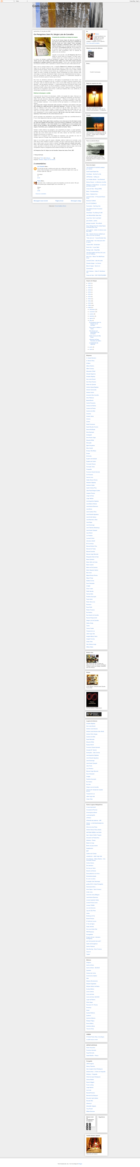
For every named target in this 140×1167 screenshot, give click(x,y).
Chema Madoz (90, 1079)
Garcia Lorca (89, 477)
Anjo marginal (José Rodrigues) (94, 1069)
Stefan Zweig (89, 623)
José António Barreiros (92, 506)
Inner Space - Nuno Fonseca (93, 889)
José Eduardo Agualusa (92, 514)
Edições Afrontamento (92, 981)
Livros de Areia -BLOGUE (92, 997)
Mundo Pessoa (90, 918)
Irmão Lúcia (89, 892)
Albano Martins (90, 366)
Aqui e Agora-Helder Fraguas (93, 835)
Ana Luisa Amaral (90, 726)
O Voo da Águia (90, 924)
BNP (87, 851)
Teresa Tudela (90, 628)
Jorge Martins (89, 1087)
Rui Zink (88, 784)
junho (91, 347)
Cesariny (88, 413)
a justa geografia (90, 815)
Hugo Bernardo (90, 1053)
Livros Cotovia (90, 991)
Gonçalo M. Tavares (91, 750)
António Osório (90, 392)
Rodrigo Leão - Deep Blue (93, 250)
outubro (92, 314)
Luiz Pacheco (89, 768)
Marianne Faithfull (91, 200)
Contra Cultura (90, 863)
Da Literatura (89, 865)
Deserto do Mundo (91, 870)
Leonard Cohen (90, 538)
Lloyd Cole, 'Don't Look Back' (93, 218)
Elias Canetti (89, 448)
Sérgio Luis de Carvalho (92, 787)
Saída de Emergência (91, 943)
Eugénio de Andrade (91, 458)
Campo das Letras (91, 973)
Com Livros (41, 6)
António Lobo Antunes (92, 728)
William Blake (89, 647)
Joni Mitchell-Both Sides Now (93, 215)
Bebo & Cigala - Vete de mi (93, 266)
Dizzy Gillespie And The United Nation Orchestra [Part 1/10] (96, 226)
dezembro (92, 309)
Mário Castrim (90, 564)
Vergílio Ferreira (90, 639)
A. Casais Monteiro (91, 358)
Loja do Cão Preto (91, 910)
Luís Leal (88, 1090)
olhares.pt (88, 1103)
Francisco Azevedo (91, 1050)
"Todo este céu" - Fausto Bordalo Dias (96, 238)
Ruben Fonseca (90, 609)
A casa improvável (91, 807)
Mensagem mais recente (41, 201)
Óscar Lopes (89, 588)
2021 (89, 285)
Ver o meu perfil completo (92, 43)
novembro (92, 311)
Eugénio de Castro (91, 461)
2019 (89, 290)
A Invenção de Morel (91, 812)
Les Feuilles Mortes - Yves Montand (95, 179)
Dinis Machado (90, 432)
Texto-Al (88, 951)
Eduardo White (90, 440)
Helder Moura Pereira (91, 480)
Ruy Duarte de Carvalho (92, 615)
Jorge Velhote (89, 498)
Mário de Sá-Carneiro (91, 567)
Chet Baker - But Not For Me (93, 174)
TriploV (88, 954)
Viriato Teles (89, 641)
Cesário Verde (90, 416)
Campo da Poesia (91, 408)
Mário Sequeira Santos (92, 570)
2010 (89, 303)
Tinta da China (90, 1028)
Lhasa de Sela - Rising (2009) (94, 188)
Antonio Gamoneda (91, 389)
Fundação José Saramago (93, 881)
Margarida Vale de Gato (92, 556)
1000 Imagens (90, 1063)
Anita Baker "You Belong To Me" (94, 212)
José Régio (89, 522)
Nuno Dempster (90, 583)
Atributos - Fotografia (91, 1074)
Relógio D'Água (90, 1020)
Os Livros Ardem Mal (91, 929)
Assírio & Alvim (90, 965)
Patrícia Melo (89, 594)
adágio (90, 50)
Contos (88, 421)
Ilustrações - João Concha (93, 752)
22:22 (38, 177)
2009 (89, 305)
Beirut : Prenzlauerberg (92, 191)
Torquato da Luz (90, 631)
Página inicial (59, 201)
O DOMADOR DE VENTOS (93, 343)
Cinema (88, 419)
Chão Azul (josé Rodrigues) (93, 1077)
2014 (89, 294)
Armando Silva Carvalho (92, 395)
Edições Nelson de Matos (92, 986)
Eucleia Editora (90, 989)
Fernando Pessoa (91, 464)
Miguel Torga (89, 578)
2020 (89, 287)
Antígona (88, 962)
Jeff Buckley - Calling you (92, 176)
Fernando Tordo (90, 466)
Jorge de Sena (90, 495)
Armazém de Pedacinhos (92, 837)
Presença (88, 1007)
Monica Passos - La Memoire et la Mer (96, 182)
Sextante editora (90, 1026)
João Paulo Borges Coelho (93, 490)
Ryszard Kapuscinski (91, 617)
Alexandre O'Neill (90, 371)
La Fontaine (89, 535)
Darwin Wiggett (90, 1082)
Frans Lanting (89, 1085)
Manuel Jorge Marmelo (92, 554)
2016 (89, 292)
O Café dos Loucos (91, 921)
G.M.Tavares (89, 474)
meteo (88, 913)
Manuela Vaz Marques (92, 1095)
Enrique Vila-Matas (91, 450)
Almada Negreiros (91, 374)
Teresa (39, 180)
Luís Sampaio (40, 166)
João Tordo (89, 765)
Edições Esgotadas (91, 983)
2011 (89, 301)
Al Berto (88, 363)
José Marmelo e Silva (91, 519)
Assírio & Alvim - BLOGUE (93, 967)
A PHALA (88, 817)
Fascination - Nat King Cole (93, 206)
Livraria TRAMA (90, 905)
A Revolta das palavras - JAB (93, 820)
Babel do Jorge (90, 843)
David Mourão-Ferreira (92, 427)
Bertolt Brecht (89, 400)
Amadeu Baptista (90, 376)
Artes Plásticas (90, 397)
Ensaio (88, 453)
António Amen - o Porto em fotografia (95, 1071)
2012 (89, 298)
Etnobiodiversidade (91, 876)
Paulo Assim (89, 599)
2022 (89, 283)
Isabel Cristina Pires (91, 488)
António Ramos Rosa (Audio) (93, 829)
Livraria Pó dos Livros (91, 902)
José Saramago (90, 525)
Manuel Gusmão (90, 551)
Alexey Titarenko (90, 1066)
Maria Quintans (90, 559)
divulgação (89, 435)
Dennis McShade (90, 429)
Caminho (88, 970)
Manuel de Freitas (91, 548)
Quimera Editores (90, 1018)
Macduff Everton (90, 1092)
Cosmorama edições (91, 975)
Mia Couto (89, 572)
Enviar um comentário (41, 193)
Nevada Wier (89, 1100)
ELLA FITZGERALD (91, 203)
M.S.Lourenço (90, 543)
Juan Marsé (89, 533)
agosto (91, 318)
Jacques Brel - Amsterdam (93, 244)
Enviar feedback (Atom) (60, 206)
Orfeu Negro (89, 1002)
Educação (88, 442)
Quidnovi (88, 1015)
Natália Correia (90, 580)
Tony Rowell (89, 1108)
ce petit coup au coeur (92, 1039)
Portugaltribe (89, 934)
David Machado (90, 739)
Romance (41, 159)
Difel (87, 978)
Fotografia (89, 469)
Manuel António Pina (91, 546)
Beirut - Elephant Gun (91, 194)
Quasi (87, 1010)
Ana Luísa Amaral (90, 379)
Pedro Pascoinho (90, 1047)
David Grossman (90, 424)
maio (91, 349)
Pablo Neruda (89, 591)
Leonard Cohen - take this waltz (94, 260)
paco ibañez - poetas (91, 220)
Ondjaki (88, 586)
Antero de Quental (91, 384)
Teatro (88, 625)
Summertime (89, 268)
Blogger (80, 1163)
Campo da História (91, 405)
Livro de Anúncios (90, 908)
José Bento (89, 509)
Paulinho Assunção (91, 596)
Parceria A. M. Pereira (92, 1005)
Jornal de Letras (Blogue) (92, 894)
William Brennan (90, 1111)
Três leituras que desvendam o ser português (94, 332)
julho (91, 320)
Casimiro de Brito (90, 411)
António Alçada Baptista (92, 387)
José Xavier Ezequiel (91, 530)
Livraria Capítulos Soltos (92, 900)
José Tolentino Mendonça (92, 527)
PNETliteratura (90, 931)
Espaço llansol (90, 744)
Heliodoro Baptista (91, 482)
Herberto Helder (90, 485)
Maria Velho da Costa (91, 562)
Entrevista (88, 456)
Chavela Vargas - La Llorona (93, 263)
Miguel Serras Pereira (92, 575)
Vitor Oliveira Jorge (91, 644)
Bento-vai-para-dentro (92, 845)
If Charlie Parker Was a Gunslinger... (95, 1037)
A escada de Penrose (91, 809)
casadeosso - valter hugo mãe (94, 856)
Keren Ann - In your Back (92, 247)
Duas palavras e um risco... (93, 873)
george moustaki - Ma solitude (94, 223)
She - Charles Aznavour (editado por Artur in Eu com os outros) (95, 234)
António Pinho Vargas (91, 734)
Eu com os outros (90, 878)
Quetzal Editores (90, 1013)
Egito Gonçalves (90, 445)
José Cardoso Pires (91, 511)
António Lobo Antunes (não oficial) (95, 731)
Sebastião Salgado (91, 1106)
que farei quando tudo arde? (93, 941)
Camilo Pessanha (90, 403)
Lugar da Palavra (90, 999)
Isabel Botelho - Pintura (92, 1055)
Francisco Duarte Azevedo (93, 472)
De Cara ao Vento (91, 868)
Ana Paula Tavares (91, 381)
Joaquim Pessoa (90, 493)
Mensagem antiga (76, 201)
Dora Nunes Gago (91, 437)
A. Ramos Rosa (90, 360)
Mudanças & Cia (90, 916)
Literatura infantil (90, 541)
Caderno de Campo (91, 853)
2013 (89, 296)
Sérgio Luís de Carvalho (49, 159)
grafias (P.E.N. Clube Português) (94, 884)
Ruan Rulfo (89, 607)
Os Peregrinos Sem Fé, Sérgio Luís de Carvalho (95, 324)
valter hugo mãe (90, 633)
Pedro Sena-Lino (90, 601)
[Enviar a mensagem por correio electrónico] (54, 158)
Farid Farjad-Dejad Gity (92, 171)
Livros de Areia (90, 994)
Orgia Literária (90, 926)
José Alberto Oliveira (91, 503)
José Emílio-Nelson (91, 517)
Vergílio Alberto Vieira (91, 636)
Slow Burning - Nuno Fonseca (94, 949)
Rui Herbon (89, 612)
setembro (92, 316)
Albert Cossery (90, 368)
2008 (89, 307)
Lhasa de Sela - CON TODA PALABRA (96, 275)
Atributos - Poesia (90, 840)
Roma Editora (89, 1023)
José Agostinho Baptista (92, 501)
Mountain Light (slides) (92, 1098)
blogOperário (89, 848)
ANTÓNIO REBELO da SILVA (93, 832)
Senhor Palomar (90, 946)
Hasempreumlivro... (91, 886)
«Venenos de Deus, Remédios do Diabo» (95, 340)
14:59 (38, 190)
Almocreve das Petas (91, 827)
